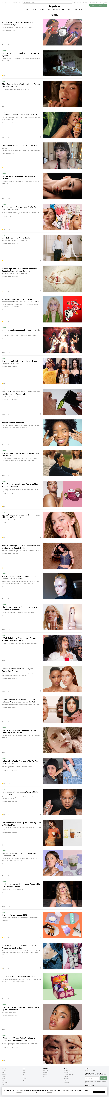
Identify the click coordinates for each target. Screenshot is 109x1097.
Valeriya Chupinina (7, 243)
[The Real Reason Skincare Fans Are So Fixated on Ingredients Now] (62, 217)
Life (23, 1074)
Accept (99, 1091)
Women (24, 1072)
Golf (23, 1076)
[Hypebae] (54, 6)
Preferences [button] (49, 1092)
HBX (44, 1076)
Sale (23, 1080)
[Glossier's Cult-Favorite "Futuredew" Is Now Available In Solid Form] (62, 617)
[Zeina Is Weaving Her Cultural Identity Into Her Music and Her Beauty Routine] (62, 555)
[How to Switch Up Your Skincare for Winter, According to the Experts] (62, 740)
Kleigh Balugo (6, 30)
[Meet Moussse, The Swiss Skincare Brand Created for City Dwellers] (62, 956)
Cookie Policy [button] (19, 1092)
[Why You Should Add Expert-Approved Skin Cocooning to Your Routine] (62, 586)
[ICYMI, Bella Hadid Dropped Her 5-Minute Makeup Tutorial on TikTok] (62, 648)
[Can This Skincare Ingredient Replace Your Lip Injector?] (62, 63)
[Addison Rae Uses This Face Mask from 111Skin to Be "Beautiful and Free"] (62, 894)
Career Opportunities (69, 1074)
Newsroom (66, 1072)
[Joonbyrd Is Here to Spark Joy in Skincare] (62, 986)
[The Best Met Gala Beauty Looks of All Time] (62, 371)
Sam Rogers (5, 983)
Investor (66, 1076)
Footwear (35, 9)
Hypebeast (45, 1070)
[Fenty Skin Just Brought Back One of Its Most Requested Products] (62, 494)
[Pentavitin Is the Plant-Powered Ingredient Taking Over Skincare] (62, 679)
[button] (26, 44)
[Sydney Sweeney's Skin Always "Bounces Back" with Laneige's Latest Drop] (62, 525)
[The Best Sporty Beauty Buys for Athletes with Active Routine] (62, 463)
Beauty (42, 9)
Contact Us (66, 1082)
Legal (65, 1080)
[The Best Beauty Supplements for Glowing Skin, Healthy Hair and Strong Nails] (62, 402)
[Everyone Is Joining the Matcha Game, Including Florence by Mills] (62, 863)
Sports (49, 9)
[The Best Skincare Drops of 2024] (62, 925)
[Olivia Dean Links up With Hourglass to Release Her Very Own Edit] (62, 94)
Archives (25, 1078)
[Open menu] (2, 6)
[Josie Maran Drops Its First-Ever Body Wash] (62, 125)
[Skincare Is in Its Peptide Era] (62, 432)
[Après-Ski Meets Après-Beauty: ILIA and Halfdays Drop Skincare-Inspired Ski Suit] (62, 709)
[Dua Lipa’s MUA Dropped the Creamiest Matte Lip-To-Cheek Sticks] (62, 1017)
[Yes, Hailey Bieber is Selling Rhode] (62, 248)
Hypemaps (45, 1072)
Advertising (66, 1078)
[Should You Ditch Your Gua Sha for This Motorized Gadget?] (62, 32)
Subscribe (103, 1078)
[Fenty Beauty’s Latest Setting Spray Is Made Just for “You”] (62, 802)
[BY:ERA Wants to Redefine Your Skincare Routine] (62, 186)
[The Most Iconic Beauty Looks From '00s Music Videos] (62, 340)
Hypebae (45, 1074)
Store (81, 9)
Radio (75, 9)
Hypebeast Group (68, 1070)
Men (24, 1070)
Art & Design (56, 9)
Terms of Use (99, 1081)
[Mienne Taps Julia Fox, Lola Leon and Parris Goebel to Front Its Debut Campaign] (62, 278)
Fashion (28, 9)
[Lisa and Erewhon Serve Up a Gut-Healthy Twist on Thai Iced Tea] (62, 832)
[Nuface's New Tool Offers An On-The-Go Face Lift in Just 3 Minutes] (62, 771)
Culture (69, 9)
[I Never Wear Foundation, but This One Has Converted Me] (62, 155)
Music (63, 9)
